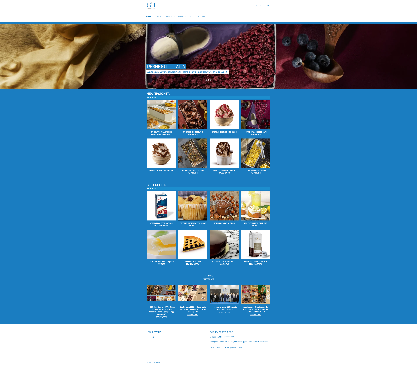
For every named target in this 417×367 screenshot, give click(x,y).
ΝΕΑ (190, 17)
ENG (267, 5)
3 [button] (211, 80)
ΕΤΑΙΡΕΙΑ (158, 17)
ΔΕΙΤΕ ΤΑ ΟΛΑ (208, 279)
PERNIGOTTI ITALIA (166, 66)
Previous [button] (4, 57)
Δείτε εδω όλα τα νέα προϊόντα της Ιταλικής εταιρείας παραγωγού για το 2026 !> (187, 72)
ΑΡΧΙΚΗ (148, 17)
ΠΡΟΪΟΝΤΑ (170, 17)
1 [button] (206, 80)
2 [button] (208, 80)
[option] (208, 56)
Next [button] (412, 57)
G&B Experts (156, 362)
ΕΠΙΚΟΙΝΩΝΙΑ (200, 17)
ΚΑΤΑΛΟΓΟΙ (182, 17)
